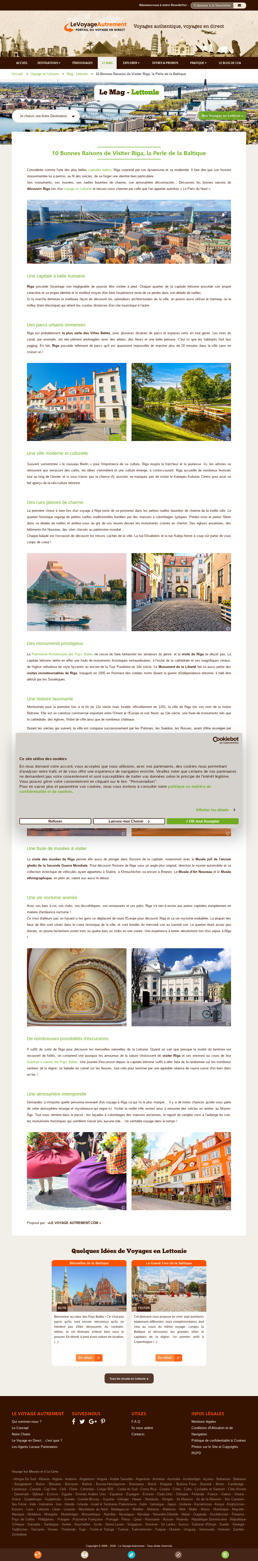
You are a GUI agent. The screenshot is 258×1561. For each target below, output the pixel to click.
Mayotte (238, 1509)
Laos (30, 1509)
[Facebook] (74, 1422)
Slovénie (151, 1524)
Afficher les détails (212, 810)
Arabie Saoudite (121, 1479)
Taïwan (52, 1529)
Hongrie (167, 1499)
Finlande (198, 1494)
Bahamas (223, 1479)
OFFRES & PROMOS (165, 63)
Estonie (148, 1494)
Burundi (205, 1484)
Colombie (87, 1489)
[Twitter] (82, 1422)
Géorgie (123, 1499)
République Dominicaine (209, 1519)
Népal (185, 1514)
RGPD (196, 1453)
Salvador (33, 1524)
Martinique (221, 1509)
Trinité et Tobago (101, 1529)
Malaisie (153, 1509)
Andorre (70, 1479)
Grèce (16, 1499)
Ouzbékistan (219, 1514)
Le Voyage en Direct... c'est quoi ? (37, 1440)
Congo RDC (105, 1489)
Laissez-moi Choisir (126, 821)
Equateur (116, 1494)
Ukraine (174, 1529)
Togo (82, 1529)
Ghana (239, 1494)
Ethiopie (182, 1494)
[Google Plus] (93, 1422)
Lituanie (69, 1509)
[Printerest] (104, 1422)
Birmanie (71, 1484)
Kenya (219, 1504)
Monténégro (69, 1514)
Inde (32, 1504)
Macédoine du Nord (93, 1509)
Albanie (44, 1479)
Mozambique (91, 1514)
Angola (102, 1479)
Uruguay (190, 1529)
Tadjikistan (19, 1529)
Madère (138, 1509)
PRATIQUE (197, 63)
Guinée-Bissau (88, 1499)
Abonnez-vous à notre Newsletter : (165, 5)
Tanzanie (37, 1529)
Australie (173, 1479)
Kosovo (17, 1509)
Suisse (183, 1524)
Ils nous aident (142, 1428)
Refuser (55, 821)
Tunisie (123, 1529)
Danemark (21, 1494)
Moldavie (34, 1514)
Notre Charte (21, 1434)
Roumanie (152, 1519)
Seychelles (82, 1524)
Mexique (18, 1514)
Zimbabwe (19, 1534)
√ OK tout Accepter (202, 821)
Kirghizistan (235, 1504)
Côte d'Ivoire (237, 1489)
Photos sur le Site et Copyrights (214, 1447)
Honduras (152, 1499)
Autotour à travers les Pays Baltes (52, 1062)
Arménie (158, 1479)
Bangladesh (22, 1484)
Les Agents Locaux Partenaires (34, 1447)
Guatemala (53, 1499)
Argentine (143, 1479)
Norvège (143, 1514)
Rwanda (182, 1519)
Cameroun (19, 1489)
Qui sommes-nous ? (26, 1421)
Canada (35, 1489)
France (213, 1494)
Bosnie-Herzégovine (110, 1484)
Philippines (46, 1519)
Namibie (110, 1514)
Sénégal (238, 1524)
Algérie (57, 1479)
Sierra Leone (114, 1524)
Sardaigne (51, 1524)
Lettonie (43, 1509)
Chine (73, 1489)
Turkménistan (141, 1529)
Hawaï (136, 1499)
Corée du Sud (127, 1489)
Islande (82, 1504)
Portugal (112, 1519)
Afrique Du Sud (25, 1479)
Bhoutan (55, 1484)
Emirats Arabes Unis (91, 1494)
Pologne (63, 1519)
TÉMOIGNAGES (82, 63)
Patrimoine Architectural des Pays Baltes (62, 654)
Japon (171, 1504)
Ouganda (199, 1514)
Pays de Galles (23, 1519)
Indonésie (46, 1504)
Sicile (98, 1524)
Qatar (138, 1519)
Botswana (136, 1484)
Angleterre (86, 1479)
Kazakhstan (203, 1504)
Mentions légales (203, 1421)
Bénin (220, 1484)
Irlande (69, 1504)
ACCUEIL (22, 63)
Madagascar (120, 1509)
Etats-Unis (165, 1494)
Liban (56, 1509)
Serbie (66, 1524)
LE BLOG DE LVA (230, 63)
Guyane (108, 1499)
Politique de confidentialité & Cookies (218, 1440)
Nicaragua (126, 1514)
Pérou (125, 1519)
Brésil (152, 1484)
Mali (182, 1509)
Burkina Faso (186, 1484)
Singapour (134, 1524)
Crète (177, 1489)
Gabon (226, 1494)
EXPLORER (130, 63)
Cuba (187, 1489)
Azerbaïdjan (191, 1479)
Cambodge (236, 1484)
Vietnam (224, 1529)
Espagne (132, 1494)
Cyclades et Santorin (210, 1489)
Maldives (169, 1509)
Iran (58, 1504)
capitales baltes (99, 170)
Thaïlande (68, 1529)
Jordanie (185, 1504)
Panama (238, 1514)
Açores (208, 1479)
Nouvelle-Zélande (165, 1514)
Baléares (239, 1479)
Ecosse (52, 1494)
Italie (143, 1504)
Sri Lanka (168, 1524)
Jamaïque (157, 1504)
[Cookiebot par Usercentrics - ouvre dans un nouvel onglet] (217, 740)
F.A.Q (136, 1421)
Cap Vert (50, 1489)
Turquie (160, 1529)
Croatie (164, 1489)
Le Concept (20, 1428)
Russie (168, 1519)
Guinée (69, 1499)
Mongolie (50, 1514)
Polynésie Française (88, 1519)
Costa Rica (148, 1489)
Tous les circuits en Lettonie (129, 1378)
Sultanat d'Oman (204, 1524)
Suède (224, 1524)
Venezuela (206, 1529)
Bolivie (87, 1484)
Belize (40, 1484)
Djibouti (38, 1494)
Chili (63, 1489)
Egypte (67, 1494)
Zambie (238, 1529)
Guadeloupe (33, 1499)
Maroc (205, 1509)
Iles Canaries (234, 1499)
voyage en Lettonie (78, 189)
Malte (193, 1509)
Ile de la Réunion (208, 1499)
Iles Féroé (19, 1504)
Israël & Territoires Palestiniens (114, 1504)
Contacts (138, 1434)
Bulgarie (166, 1484)
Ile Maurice (185, 1499)
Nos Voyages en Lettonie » (222, 116)
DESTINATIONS (48, 63)
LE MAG (107, 63)
